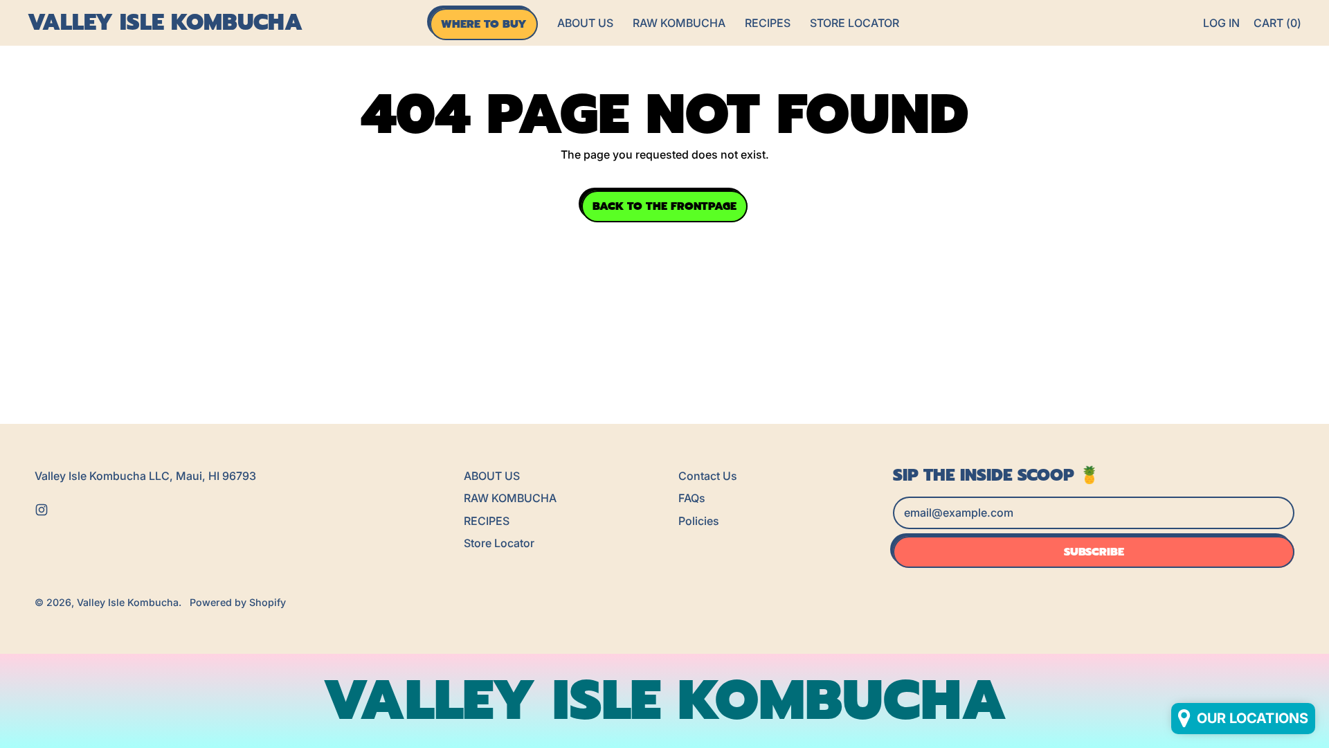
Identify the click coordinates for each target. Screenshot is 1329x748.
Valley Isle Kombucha (165, 23)
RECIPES (767, 23)
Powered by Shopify (238, 602)
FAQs (691, 498)
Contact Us (707, 476)
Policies (698, 521)
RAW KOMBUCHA (679, 23)
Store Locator (854, 23)
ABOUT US (585, 23)
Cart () (1277, 26)
